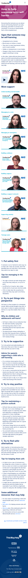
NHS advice (6, 504)
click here (18, 513)
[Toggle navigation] (25, 2)
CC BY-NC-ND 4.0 (11, 572)
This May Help (9, 569)
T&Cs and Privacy (14, 565)
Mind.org (5, 508)
